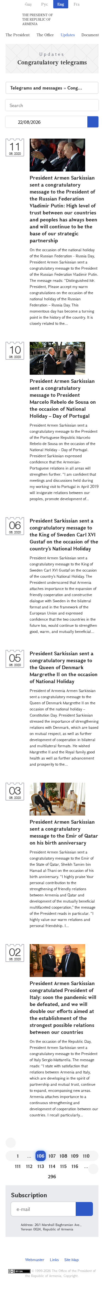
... (11, 122)
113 (40, 1166)
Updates (68, 34)
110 (86, 1156)
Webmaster (34, 1259)
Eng (60, 4)
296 (52, 1176)
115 (63, 1166)
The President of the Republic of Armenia (37, 19)
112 (29, 1166)
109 (74, 1156)
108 (63, 1156)
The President (18, 34)
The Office (45, 34)
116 (75, 1166)
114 (52, 1166)
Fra (77, 4)
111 (18, 1166)
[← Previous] (11, 1143)
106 (40, 1156)
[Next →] (93, 1169)
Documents (91, 34)
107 (52, 1156)
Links (54, 1259)
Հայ (28, 4)
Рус (44, 4)
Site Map (71, 1259)
